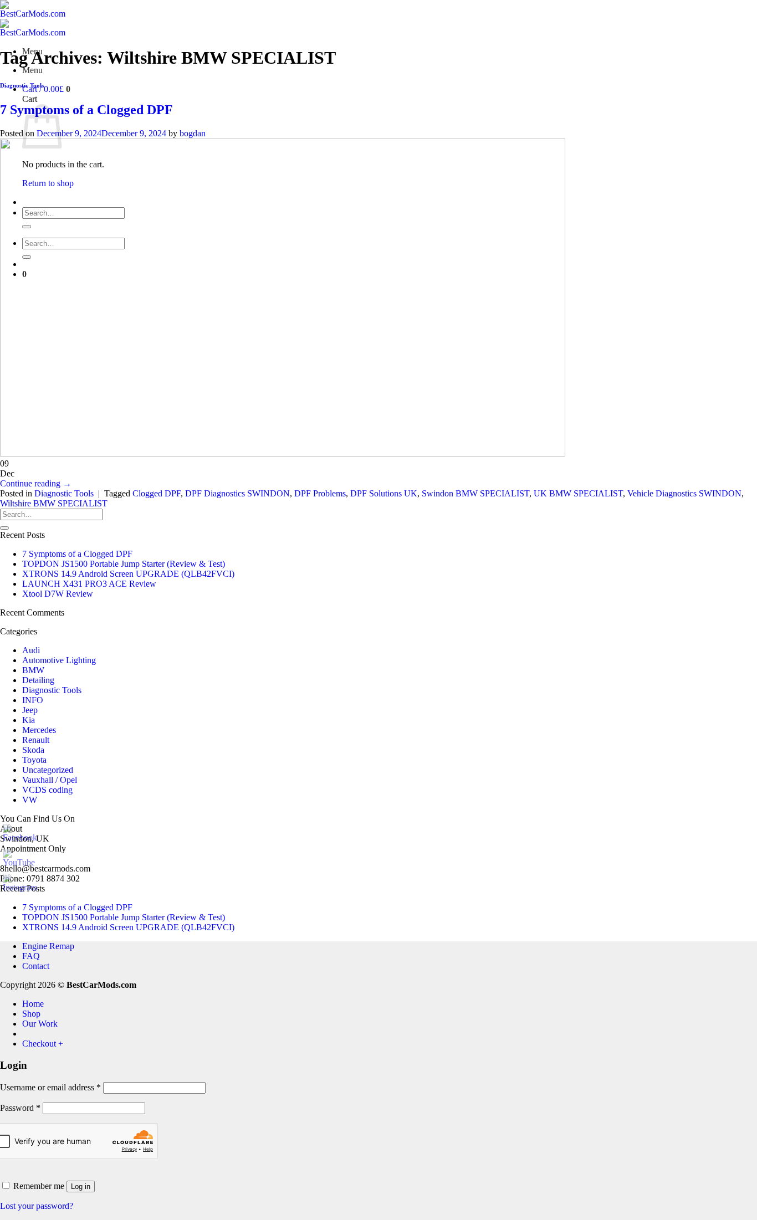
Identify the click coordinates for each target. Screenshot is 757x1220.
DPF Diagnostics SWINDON (237, 493)
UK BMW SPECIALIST (578, 493)
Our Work (40, 1023)
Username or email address (50, 1087)
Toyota (34, 760)
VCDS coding (47, 789)
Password (20, 1108)
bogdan (193, 133)
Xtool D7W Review (57, 593)
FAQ (31, 956)
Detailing (38, 680)
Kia (28, 720)
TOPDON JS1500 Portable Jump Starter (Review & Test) (123, 563)
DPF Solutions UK (383, 493)
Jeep (30, 710)
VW (29, 799)
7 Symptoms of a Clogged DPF (86, 109)
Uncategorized (47, 770)
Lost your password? (36, 1206)
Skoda (33, 750)
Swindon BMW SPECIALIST (475, 493)
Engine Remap (48, 946)
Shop (31, 1013)
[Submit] (4, 528)
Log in (80, 1186)
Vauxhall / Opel (49, 780)
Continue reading (35, 483)
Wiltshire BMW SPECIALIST (54, 503)
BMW (33, 670)
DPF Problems (320, 493)
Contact (35, 966)
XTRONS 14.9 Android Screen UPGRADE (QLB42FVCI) (128, 573)
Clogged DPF (156, 493)
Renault (35, 740)
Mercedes (39, 730)
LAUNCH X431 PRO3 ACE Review (89, 583)
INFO (32, 700)
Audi (31, 650)
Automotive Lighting (59, 660)
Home (33, 1003)
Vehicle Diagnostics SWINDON (684, 493)
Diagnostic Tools (22, 85)
